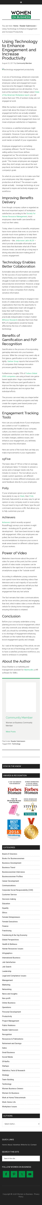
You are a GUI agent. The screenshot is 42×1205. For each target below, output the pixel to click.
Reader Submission (18, 741)
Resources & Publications (12, 1039)
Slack (22, 496)
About (10, 1145)
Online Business (8, 1003)
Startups (5, 1066)
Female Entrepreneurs (11, 917)
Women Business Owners (12, 1088)
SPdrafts (5, 1061)
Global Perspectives (10, 940)
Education (6, 903)
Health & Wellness (9, 944)
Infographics (7, 953)
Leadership (6, 971)
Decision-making (9, 899)
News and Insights (9, 994)
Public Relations (8, 1025)
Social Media (7, 1057)
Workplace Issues (9, 1107)
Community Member (19, 717)
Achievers (6, 522)
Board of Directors (9, 854)
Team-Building (8, 1079)
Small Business (8, 1052)
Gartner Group (13, 361)
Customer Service (9, 894)
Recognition (7, 1034)
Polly (31, 496)
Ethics (4, 913)
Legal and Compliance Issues (14, 976)
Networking (6, 989)
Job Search (6, 967)
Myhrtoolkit (28, 670)
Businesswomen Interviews (13, 872)
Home (4, 1145)
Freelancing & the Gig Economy (14, 935)
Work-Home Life (9, 1102)
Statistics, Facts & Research (13, 1070)
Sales (4, 1048)
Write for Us (25, 1145)
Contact (34, 1145)
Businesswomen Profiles (12, 876)
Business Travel (8, 867)
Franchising (6, 931)
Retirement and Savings (11, 1043)
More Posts (11, 732)
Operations (6, 1007)
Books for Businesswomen (13, 858)
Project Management (10, 1021)
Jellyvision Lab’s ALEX (25, 240)
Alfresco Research (9, 320)
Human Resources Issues (12, 949)
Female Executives (10, 922)
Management (7, 980)
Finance (5, 926)
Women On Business (10, 1093)
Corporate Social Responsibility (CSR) (17, 890)
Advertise (16, 1145)
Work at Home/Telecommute (14, 1097)
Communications (9, 885)
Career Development (10, 881)
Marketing (6, 985)
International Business (11, 958)
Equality (5, 908)
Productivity (7, 1016)
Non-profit (6, 998)
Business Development (11, 863)
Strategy (5, 1075)
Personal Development (11, 1012)
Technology (16, 744)
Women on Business (21, 14)
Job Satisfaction (9, 962)
